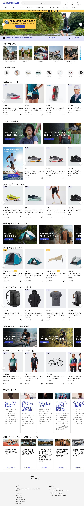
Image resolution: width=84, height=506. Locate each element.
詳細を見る (10, 467)
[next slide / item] (81, 24)
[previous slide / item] (3, 24)
